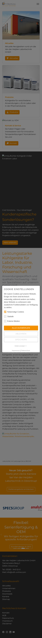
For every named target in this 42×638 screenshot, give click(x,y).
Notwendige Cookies (15, 312)
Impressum (16, 350)
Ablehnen (21, 334)
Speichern (21, 340)
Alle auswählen (21, 328)
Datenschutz (25, 350)
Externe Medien (13, 321)
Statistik (10, 316)
